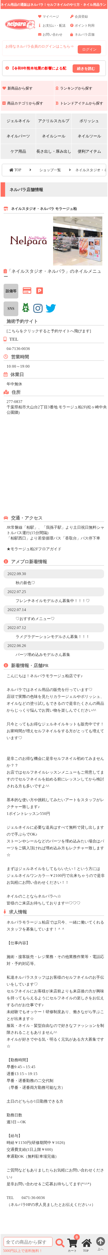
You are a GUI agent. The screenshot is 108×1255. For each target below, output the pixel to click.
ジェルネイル (18, 121)
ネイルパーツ (18, 136)
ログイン (89, 49)
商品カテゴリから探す (25, 103)
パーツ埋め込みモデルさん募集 (43, 654)
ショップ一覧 (50, 170)
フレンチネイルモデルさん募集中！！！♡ (53, 600)
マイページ (51, 16)
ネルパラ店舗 (84, 34)
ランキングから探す (76, 88)
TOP (17, 170)
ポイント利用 (84, 25)
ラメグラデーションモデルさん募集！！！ (53, 636)
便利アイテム (89, 151)
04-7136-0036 (18, 348)
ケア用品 (18, 151)
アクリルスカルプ (53, 121)
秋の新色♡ (25, 582)
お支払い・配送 (54, 25)
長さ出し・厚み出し (53, 151)
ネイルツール (89, 136)
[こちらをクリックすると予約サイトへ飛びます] (49, 331)
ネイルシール (53, 136)
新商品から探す (20, 88)
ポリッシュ (89, 121)
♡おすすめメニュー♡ (35, 618)
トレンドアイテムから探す (81, 103)
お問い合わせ (52, 34)
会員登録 (81, 16)
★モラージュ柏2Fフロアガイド (34, 549)
